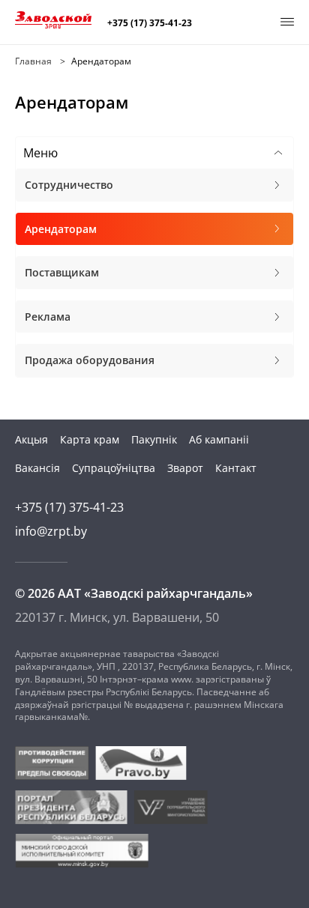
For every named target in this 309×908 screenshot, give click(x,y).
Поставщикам (62, 272)
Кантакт (235, 468)
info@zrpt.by (51, 531)
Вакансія (37, 468)
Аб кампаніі (219, 439)
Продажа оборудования (89, 360)
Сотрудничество (69, 185)
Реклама (47, 316)
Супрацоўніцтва (113, 468)
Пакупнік (154, 439)
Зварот (185, 468)
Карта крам (89, 439)
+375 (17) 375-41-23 (149, 23)
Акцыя (31, 439)
